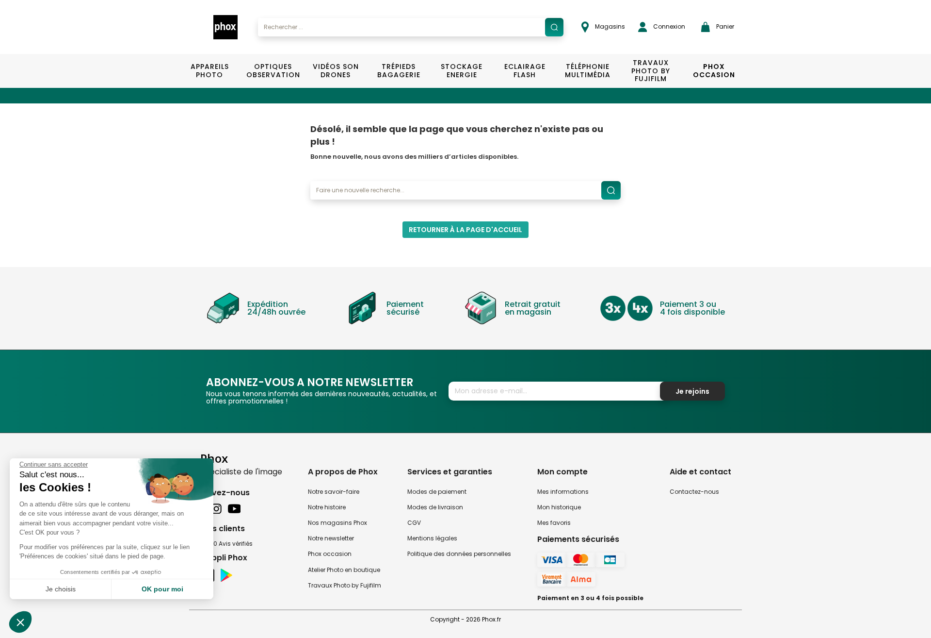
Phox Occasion (714, 71)
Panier (724, 26)
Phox (214, 458)
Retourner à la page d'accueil (465, 230)
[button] (20, 622)
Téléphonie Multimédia (587, 71)
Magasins (609, 26)
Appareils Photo (210, 71)
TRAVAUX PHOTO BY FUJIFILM (650, 71)
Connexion (668, 26)
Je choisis (61, 589)
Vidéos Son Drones (336, 71)
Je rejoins (692, 391)
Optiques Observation (272, 71)
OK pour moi (162, 589)
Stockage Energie (461, 71)
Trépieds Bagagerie (398, 71)
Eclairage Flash (525, 71)
